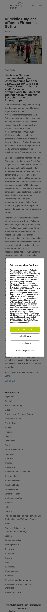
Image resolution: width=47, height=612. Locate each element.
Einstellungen (25, 343)
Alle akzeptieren (25, 329)
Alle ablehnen (25, 336)
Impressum (30, 351)
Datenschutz (20, 351)
